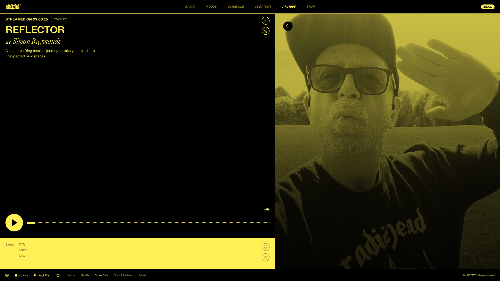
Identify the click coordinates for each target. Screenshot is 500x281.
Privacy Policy (101, 275)
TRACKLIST (60, 19)
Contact (142, 275)
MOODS (211, 6)
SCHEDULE (236, 6)
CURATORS (263, 6)
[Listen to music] (14, 222)
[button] (387, 141)
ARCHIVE (289, 6)
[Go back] (288, 26)
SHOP (311, 6)
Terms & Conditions (123, 275)
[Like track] (266, 247)
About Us (71, 275)
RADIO (190, 6)
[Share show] (266, 31)
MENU (487, 6)
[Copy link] (266, 21)
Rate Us (85, 275)
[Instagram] (7, 275)
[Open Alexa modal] (57, 275)
